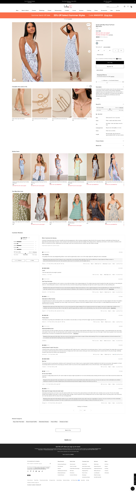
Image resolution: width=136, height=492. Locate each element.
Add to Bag (109, 62)
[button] (88, 24)
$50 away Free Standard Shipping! (110, 80)
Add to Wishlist (99, 70)
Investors (106, 470)
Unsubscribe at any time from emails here (39, 468)
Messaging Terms (98, 448)
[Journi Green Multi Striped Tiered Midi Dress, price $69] (40, 207)
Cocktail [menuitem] (67, 10)
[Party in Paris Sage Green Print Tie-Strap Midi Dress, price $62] (22, 207)
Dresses (59, 468)
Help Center (84, 464)
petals (115, 127)
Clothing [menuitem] (89, 10)
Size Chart (100, 114)
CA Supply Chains (52, 480)
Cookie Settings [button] (59, 480)
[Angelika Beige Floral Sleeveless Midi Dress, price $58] (114, 207)
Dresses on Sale (64, 421)
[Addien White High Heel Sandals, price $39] (21, 103)
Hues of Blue (54, 421)
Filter (33, 260)
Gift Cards (72, 470)
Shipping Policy (85, 470)
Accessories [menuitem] (104, 10)
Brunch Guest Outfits (31, 421)
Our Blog (106, 468)
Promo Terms (84, 472)
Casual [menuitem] (74, 10)
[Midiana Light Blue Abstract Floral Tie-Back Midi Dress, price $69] (22, 167)
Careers (106, 466)
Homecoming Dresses (62, 464)
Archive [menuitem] (118, 10)
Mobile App (96, 464)
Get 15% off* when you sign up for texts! (68, 446)
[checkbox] (25, 241)
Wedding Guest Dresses (62, 470)
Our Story (106, 464)
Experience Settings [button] (66, 480)
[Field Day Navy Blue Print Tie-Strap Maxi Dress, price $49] (96, 207)
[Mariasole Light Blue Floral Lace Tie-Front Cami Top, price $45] (40, 167)
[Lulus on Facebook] (33, 471)
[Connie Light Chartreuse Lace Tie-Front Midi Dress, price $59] (59, 207)
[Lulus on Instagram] (28, 471)
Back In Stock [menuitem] (25, 10)
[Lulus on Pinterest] (30, 471)
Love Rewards (96, 472)
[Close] (135, 474)
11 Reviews (121, 107)
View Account (72, 464)
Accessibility (83, 480)
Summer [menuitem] (81, 10)
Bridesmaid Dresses (61, 472)
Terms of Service (92, 448)
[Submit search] (118, 7)
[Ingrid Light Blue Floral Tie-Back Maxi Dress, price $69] (96, 167)
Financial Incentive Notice (49, 449)
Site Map (87, 480)
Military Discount (97, 470)
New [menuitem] (17, 10)
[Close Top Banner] (134, 2)
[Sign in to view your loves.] (128, 7)
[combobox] (18, 260)
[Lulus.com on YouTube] (39, 471)
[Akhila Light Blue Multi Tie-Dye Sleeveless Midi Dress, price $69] (77, 167)
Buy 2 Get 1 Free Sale (18, 421)
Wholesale (107, 472)
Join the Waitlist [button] (106, 47)
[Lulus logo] (68, 6)
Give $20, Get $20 (97, 477)
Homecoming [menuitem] (58, 10)
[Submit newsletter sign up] (50, 463)
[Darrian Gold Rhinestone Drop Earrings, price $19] (62, 103)
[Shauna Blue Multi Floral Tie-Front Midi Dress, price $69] (59, 167)
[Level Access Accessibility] (29, 475)
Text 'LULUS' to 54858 (68, 454)
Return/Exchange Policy (86, 468)
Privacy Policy (40, 449)
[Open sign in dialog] (124, 7)
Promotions (72, 472)
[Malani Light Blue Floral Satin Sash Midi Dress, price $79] (114, 167)
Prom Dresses (60, 466)
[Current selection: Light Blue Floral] (97, 43)
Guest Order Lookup (86, 466)
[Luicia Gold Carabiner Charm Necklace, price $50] (82, 103)
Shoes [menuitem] (96, 10)
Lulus (97, 28)
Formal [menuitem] (49, 10)
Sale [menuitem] (111, 10)
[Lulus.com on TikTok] (42, 471)
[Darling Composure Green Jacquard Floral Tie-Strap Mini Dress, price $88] (77, 207)
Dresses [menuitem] (34, 10)
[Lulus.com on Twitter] (36, 471)
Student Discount (97, 466)
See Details (111, 34)
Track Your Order (73, 466)
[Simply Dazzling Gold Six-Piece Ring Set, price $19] (42, 103)
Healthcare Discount (98, 468)
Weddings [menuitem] (41, 10)
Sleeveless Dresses (44, 421)
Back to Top (68, 430)
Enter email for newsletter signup (34, 463)
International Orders (86, 477)
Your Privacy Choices (74, 480)
